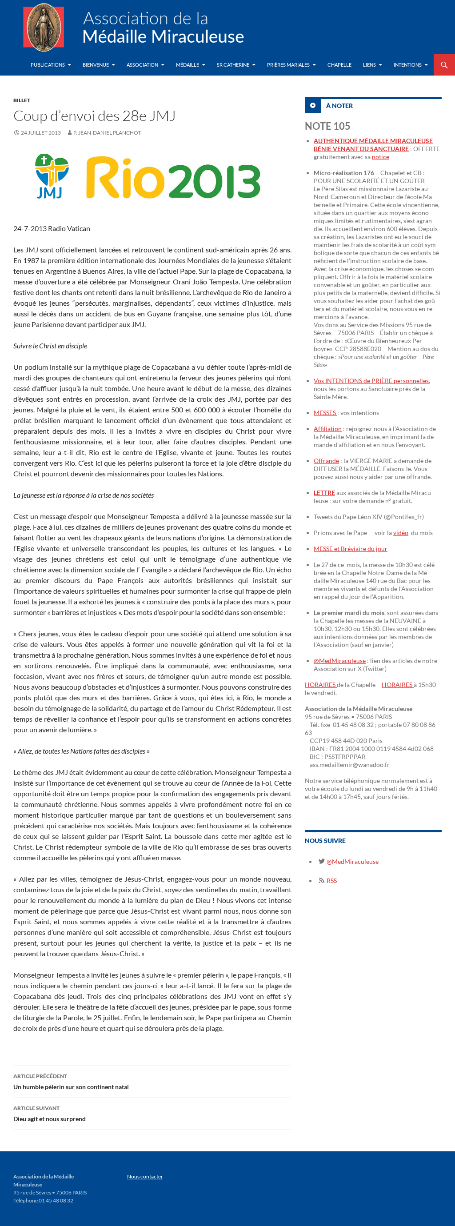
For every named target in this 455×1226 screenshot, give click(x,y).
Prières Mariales (288, 65)
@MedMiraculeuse (340, 660)
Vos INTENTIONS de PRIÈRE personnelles (371, 380)
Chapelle (339, 65)
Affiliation (328, 428)
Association (142, 65)
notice (380, 156)
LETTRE (324, 492)
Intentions (408, 65)
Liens (369, 65)
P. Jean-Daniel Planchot (107, 132)
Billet (21, 100)
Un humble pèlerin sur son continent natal (71, 1081)
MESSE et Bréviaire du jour (350, 548)
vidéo (400, 532)
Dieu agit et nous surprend (49, 1113)
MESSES (325, 412)
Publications (48, 65)
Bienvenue (96, 65)
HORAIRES (321, 684)
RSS (331, 880)
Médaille (187, 65)
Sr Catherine (233, 65)
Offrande (326, 460)
